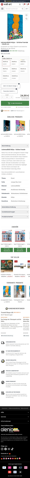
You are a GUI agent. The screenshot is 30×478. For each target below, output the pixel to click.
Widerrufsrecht (24, 408)
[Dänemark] (10, 458)
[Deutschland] (2, 458)
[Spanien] (15, 458)
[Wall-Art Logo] (6, 4)
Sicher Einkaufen (11, 360)
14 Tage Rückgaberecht (13, 351)
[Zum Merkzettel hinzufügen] (26, 15)
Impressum (5, 408)
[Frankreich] (4, 458)
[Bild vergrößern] (26, 18)
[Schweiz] (13, 458)
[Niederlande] (8, 458)
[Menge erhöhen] (11, 97)
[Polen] (19, 458)
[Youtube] (9, 449)
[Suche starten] (22, 8)
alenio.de (3, 434)
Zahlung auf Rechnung (13, 392)
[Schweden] (17, 458)
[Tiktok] (12, 449)
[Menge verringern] (2, 97)
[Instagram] (2, 449)
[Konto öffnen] (20, 4)
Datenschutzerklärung (14, 408)
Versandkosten (10, 342)
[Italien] (6, 458)
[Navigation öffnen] (2, 8)
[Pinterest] (5, 449)
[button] (15, 27)
